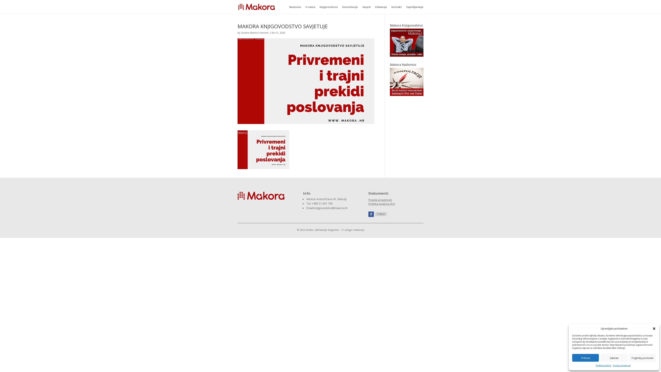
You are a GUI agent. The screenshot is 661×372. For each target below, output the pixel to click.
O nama (310, 7)
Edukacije (381, 7)
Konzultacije (350, 7)
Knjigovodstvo (329, 7)
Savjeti (366, 7)
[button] (654, 328)
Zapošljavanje (414, 7)
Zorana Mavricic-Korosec (255, 32)
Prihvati (585, 358)
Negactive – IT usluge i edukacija (346, 229)
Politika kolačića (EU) (381, 204)
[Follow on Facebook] (371, 214)
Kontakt (396, 7)
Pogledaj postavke (642, 358)
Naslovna (295, 7)
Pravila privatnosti (622, 365)
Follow (381, 214)
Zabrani (614, 358)
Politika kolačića (603, 365)
